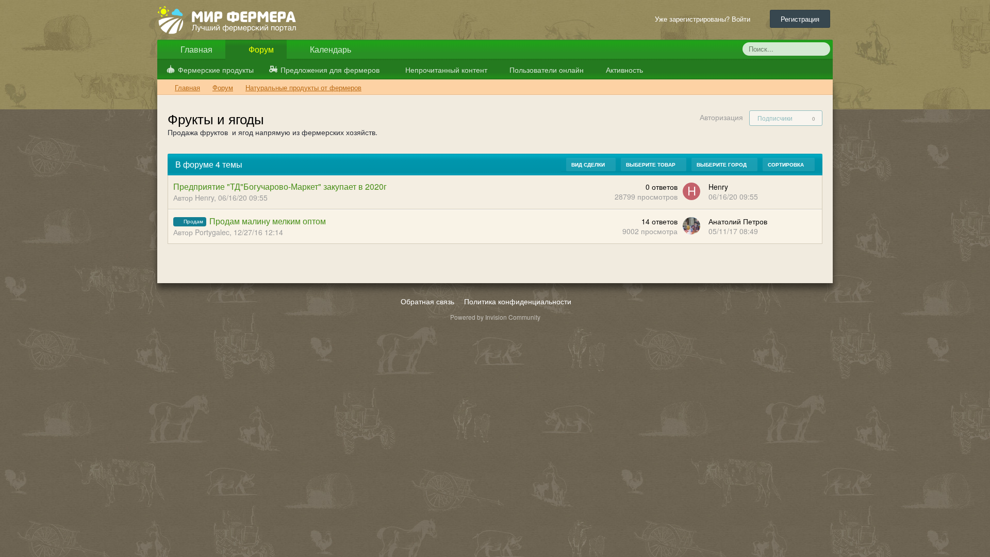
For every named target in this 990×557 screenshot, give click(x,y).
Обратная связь (427, 301)
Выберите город (722, 164)
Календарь (329, 49)
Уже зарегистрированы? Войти (704, 19)
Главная (195, 49)
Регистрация (800, 19)
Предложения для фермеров (330, 69)
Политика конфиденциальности (517, 301)
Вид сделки (588, 164)
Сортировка (786, 164)
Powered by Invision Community (495, 317)
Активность (623, 69)
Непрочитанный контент (446, 69)
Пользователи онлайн (545, 69)
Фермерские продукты (216, 69)
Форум (260, 49)
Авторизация (721, 117)
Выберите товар (651, 164)
